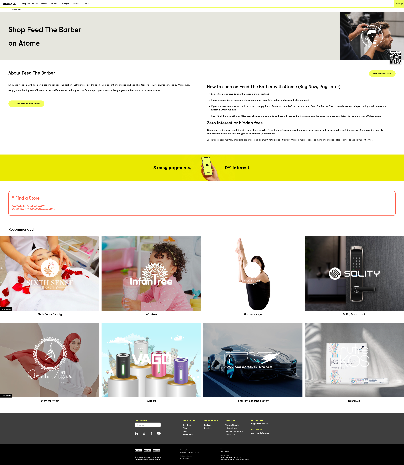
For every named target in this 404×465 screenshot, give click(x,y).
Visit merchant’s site (382, 73)
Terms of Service (232, 425)
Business (54, 4)
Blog (185, 428)
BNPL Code (230, 434)
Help (86, 4)
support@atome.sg (259, 423)
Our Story (187, 425)
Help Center (188, 434)
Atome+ (44, 4)
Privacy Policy (231, 428)
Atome (5, 10)
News (185, 431)
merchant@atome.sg (260, 433)
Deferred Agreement (234, 431)
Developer (65, 4)
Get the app (399, 4)
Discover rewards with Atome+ (26, 103)
